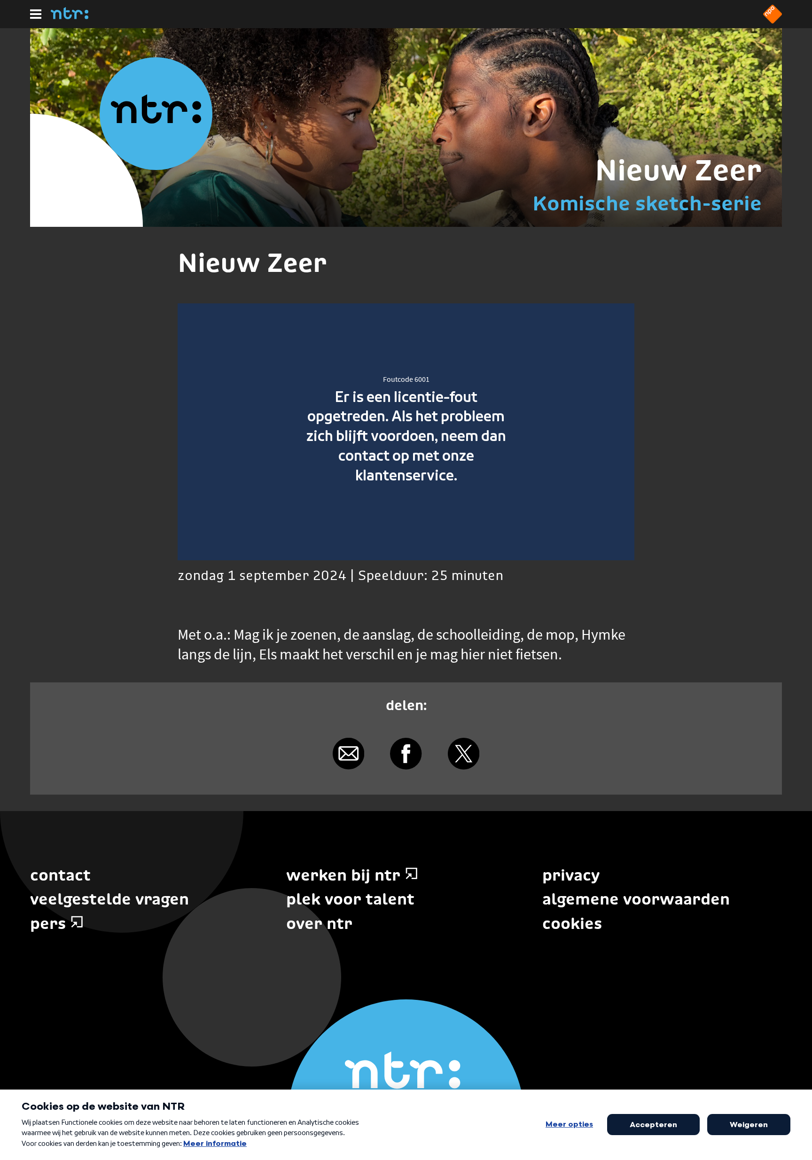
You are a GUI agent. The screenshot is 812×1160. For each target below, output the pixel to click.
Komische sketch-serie (647, 203)
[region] (406, 431)
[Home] (69, 16)
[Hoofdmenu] (35, 14)
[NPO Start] (772, 20)
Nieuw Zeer (678, 170)
